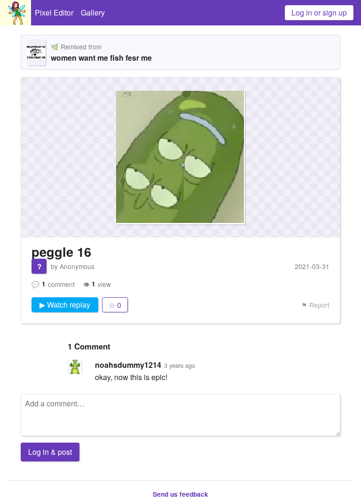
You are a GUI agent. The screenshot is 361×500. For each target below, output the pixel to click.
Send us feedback (180, 494)
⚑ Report (315, 305)
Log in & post (50, 451)
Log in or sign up (319, 12)
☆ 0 (115, 305)
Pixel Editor (54, 12)
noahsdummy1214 (128, 364)
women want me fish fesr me (101, 57)
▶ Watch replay (64, 304)
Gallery (93, 12)
